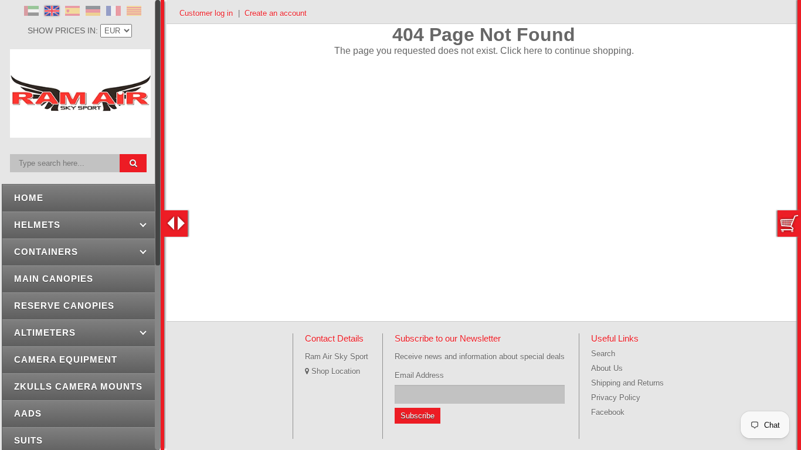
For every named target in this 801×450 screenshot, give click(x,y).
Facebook (607, 412)
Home (28, 198)
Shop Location (334, 371)
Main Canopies (53, 279)
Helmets (37, 225)
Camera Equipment (65, 359)
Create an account (276, 13)
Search (603, 353)
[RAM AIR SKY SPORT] (80, 131)
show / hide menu (176, 223)
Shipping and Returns (627, 383)
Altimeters (45, 333)
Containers (46, 252)
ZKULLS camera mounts (78, 386)
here (533, 51)
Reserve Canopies (64, 306)
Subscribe (417, 415)
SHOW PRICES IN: (64, 30)
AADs (28, 413)
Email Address (419, 375)
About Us (607, 368)
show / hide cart (789, 223)
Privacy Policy (615, 397)
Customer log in (206, 13)
